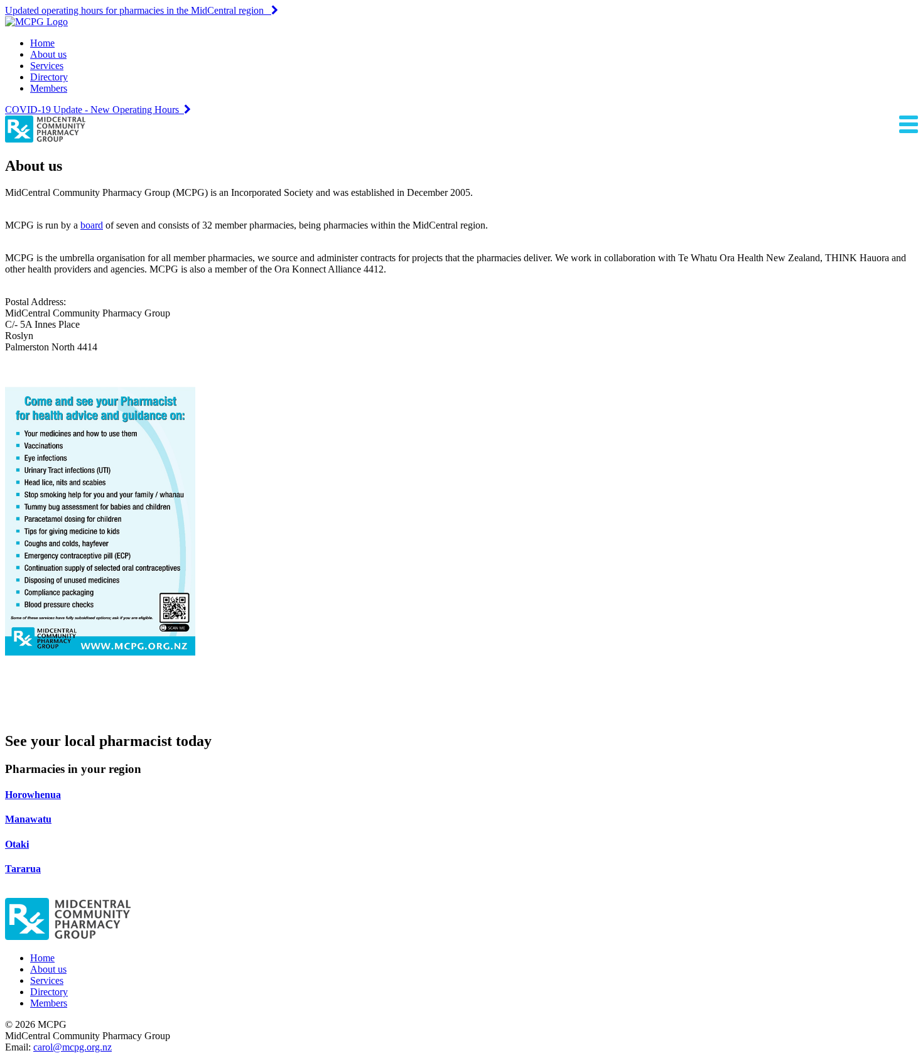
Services (46, 65)
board (91, 225)
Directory (49, 77)
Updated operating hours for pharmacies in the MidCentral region (138, 10)
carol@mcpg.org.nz (72, 1047)
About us (48, 54)
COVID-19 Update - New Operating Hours (94, 109)
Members (48, 88)
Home (42, 43)
